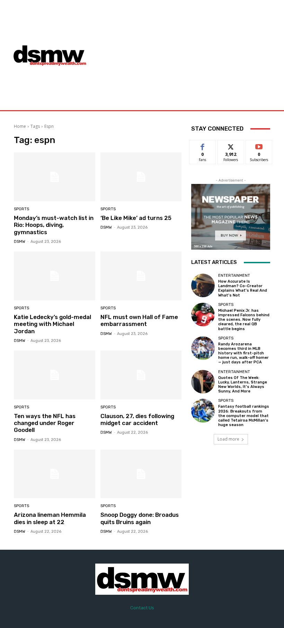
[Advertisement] (189, 55)
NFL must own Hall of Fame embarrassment (139, 320)
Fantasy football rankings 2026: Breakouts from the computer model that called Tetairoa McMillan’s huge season (243, 415)
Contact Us (142, 607)
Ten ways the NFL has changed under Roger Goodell (45, 423)
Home (20, 126)
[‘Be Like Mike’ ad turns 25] (141, 176)
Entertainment (234, 275)
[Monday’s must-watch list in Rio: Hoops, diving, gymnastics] (54, 176)
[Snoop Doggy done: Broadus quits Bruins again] (141, 474)
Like (203, 145)
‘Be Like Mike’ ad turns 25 (135, 217)
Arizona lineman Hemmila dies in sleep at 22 (50, 518)
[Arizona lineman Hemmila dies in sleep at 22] (54, 474)
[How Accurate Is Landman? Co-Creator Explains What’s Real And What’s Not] (203, 285)
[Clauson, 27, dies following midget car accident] (141, 375)
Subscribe (259, 145)
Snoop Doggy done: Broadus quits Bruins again (139, 518)
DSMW (19, 241)
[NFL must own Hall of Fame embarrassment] (141, 275)
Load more (228, 439)
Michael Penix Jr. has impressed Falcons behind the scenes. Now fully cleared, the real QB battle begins (243, 319)
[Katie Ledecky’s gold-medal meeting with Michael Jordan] (54, 275)
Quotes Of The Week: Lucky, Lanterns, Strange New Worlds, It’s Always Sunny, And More (242, 384)
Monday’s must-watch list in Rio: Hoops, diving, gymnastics (54, 225)
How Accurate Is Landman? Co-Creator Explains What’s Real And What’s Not (242, 288)
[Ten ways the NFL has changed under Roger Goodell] (54, 375)
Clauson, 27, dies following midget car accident (137, 419)
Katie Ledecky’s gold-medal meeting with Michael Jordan (52, 324)
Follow (231, 145)
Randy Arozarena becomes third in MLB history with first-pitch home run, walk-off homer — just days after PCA (243, 353)
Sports (21, 209)
